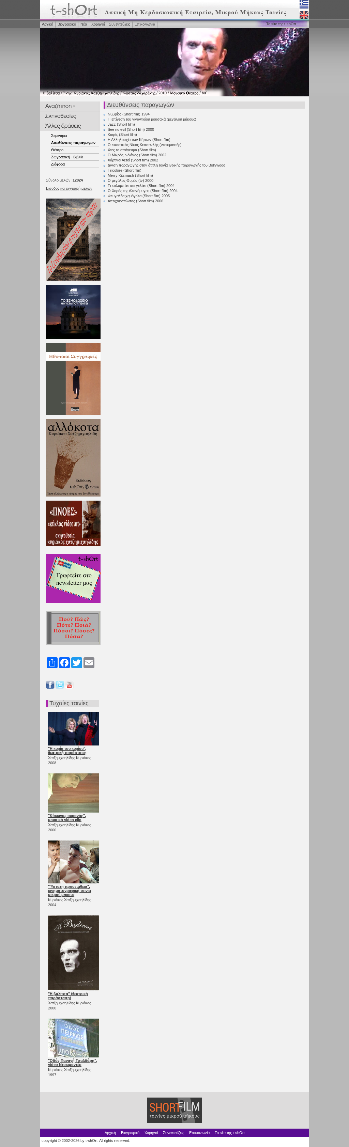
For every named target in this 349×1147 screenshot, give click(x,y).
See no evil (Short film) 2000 (131, 129)
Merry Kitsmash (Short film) (130, 175)
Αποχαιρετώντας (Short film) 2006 (135, 201)
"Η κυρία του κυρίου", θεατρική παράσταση (67, 751)
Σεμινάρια (59, 135)
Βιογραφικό (67, 24)
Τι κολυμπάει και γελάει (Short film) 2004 (141, 186)
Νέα (83, 24)
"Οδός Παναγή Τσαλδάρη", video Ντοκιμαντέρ (72, 1062)
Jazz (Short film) (121, 124)
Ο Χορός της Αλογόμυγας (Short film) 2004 (143, 191)
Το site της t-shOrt (281, 24)
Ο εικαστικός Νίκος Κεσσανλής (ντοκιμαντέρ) (145, 145)
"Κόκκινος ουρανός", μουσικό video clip (67, 818)
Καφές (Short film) (122, 134)
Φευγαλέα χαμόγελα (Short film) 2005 (139, 196)
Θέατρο (57, 150)
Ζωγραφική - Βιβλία (67, 157)
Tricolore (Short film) (124, 170)
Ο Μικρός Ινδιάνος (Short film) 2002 (137, 155)
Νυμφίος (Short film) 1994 (129, 114)
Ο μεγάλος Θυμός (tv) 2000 (130, 180)
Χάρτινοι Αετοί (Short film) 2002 (133, 160)
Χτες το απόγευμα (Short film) (132, 150)
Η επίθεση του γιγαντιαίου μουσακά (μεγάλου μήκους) (152, 119)
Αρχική (47, 24)
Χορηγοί (98, 24)
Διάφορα (58, 164)
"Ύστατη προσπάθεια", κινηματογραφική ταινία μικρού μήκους (69, 890)
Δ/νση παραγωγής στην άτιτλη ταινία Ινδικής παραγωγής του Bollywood (166, 165)
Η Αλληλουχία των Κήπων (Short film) (139, 140)
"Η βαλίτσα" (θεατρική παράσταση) (68, 996)
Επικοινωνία (145, 24)
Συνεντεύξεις (119, 24)
